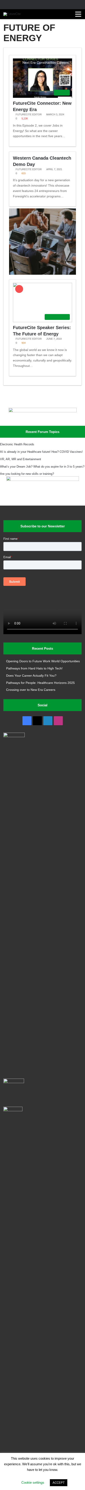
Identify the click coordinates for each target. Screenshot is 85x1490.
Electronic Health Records (17, 444)
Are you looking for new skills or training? (27, 473)
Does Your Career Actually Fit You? (31, 675)
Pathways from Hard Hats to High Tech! (34, 668)
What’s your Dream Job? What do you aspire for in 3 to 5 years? (42, 466)
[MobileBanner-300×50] (43, 411)
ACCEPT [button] (59, 1482)
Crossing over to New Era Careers (30, 689)
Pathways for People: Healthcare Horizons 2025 (40, 683)
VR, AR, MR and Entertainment (20, 459)
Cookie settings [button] (32, 1482)
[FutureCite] (12, 14)
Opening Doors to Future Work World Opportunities (43, 661)
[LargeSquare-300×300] (42, 273)
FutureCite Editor (29, 114)
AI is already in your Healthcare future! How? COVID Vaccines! (41, 451)
